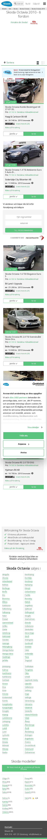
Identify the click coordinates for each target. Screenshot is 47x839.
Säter (27, 650)
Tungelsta (29, 670)
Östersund (29, 749)
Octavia (5, 812)
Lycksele (5, 735)
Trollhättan (29, 666)
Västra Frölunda (31, 714)
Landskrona (7, 718)
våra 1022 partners (18, 397)
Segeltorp (29, 605)
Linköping (6, 721)
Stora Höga (29, 633)
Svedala (28, 646)
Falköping (6, 612)
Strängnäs (29, 640)
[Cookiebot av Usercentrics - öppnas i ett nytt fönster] (33, 384)
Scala (27, 788)
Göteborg (6, 633)
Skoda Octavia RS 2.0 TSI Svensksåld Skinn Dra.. (23, 338)
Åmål (27, 728)
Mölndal (5, 745)
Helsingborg (7, 646)
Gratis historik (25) (23, 291)
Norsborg (28, 581)
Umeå (27, 676)
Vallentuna (29, 687)
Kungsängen (7, 707)
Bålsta (4, 602)
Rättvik (27, 602)
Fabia (4, 792)
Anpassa (22, 444)
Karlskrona (6, 676)
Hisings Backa (7, 650)
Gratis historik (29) (23, 124)
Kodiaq (5, 808)
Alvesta (5, 578)
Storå (27, 636)
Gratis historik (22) (23, 186)
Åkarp (27, 721)
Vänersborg (29, 701)
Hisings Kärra (7, 653)
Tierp (27, 657)
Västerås (28, 711)
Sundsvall (29, 643)
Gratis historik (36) (23, 477)
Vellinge (28, 697)
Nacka (4, 752)
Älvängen (28, 735)
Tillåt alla (23, 435)
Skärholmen (30, 619)
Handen (5, 640)
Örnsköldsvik (30, 745)
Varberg (28, 690)
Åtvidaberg (29, 732)
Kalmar (5, 670)
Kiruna (5, 683)
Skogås (28, 616)
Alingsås (5, 574)
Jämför (12, 134)
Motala (5, 742)
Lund (4, 732)
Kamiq (5, 801)
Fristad (5, 619)
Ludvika (5, 725)
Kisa (4, 687)
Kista (4, 690)
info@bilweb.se (35, 834)
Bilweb (4, 9)
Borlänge (6, 588)
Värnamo (28, 704)
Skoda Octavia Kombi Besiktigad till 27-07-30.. (22, 108)
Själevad (28, 609)
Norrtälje (28, 578)
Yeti (26, 798)
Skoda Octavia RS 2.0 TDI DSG (19, 462)
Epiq (4, 788)
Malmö (5, 738)
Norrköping (29, 574)
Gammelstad (7, 622)
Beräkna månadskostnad (27, 112)
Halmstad (6, 636)
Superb (28, 792)
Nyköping (28, 585)
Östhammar (30, 752)
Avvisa (23, 452)
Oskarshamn (30, 591)
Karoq (5, 805)
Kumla (5, 701)
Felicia (5, 798)
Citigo (4, 778)
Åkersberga (29, 725)
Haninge (5, 643)
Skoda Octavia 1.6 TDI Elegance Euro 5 (23, 275)
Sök (10, 9)
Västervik (28, 707)
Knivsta (5, 694)
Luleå (4, 728)
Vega (27, 694)
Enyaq (5, 785)
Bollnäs (5, 585)
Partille (27, 595)
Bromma (6, 598)
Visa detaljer (33, 427)
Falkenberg (6, 609)
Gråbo (4, 626)
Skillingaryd (29, 612)
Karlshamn (6, 673)
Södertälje (29, 653)
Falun (4, 616)
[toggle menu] (45, 3)
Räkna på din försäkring (14, 548)
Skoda (15, 9)
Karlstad (5, 680)
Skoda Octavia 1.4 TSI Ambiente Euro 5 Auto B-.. (23, 171)
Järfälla (5, 660)
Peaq (27, 778)
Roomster (29, 785)
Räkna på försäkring (12, 127)
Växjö (27, 718)
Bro (3, 595)
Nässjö (27, 588)
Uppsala (28, 683)
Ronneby (28, 598)
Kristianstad (7, 697)
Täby (27, 673)
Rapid (27, 782)
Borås (4, 591)
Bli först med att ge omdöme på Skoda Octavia (23, 768)
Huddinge (6, 657)
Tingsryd (28, 660)
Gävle (4, 629)
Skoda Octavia (24, 9)
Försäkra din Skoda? (19, 22)
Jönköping (6, 666)
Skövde (28, 622)
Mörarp (5, 749)
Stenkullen (29, 629)
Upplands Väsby (31, 680)
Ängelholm (29, 738)
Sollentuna (29, 626)
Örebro (28, 742)
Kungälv (5, 711)
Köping (5, 714)
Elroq (4, 782)
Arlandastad (7, 581)
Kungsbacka (7, 704)
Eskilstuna (6, 605)
